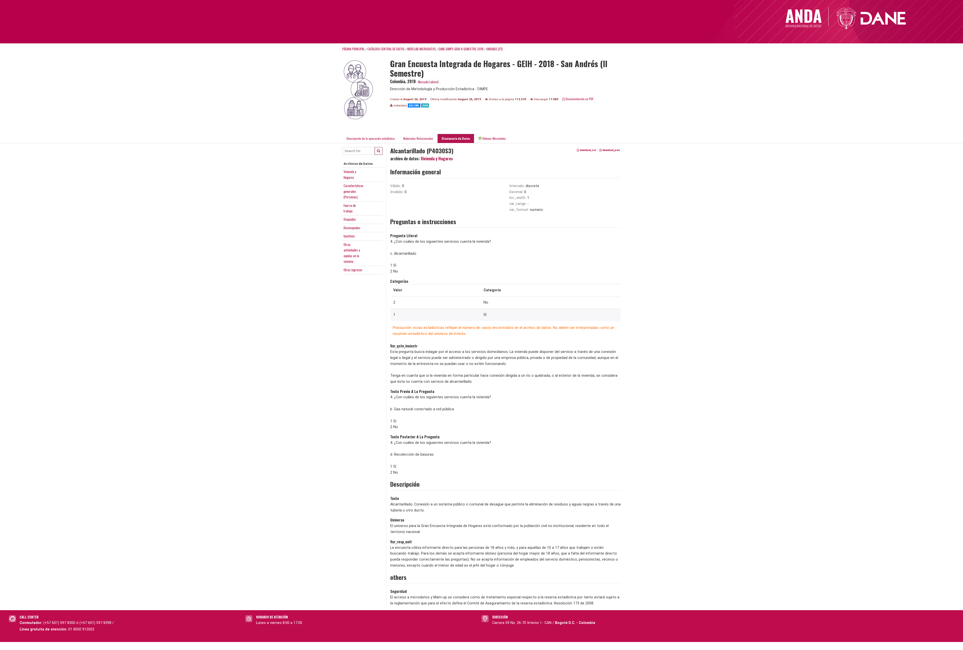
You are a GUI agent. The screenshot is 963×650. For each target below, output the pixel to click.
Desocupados (352, 227)
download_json (611, 150)
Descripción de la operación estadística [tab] (371, 138)
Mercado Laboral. (428, 82)
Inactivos (349, 235)
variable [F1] (494, 49)
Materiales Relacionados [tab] (418, 138)
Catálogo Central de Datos (386, 49)
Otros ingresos (353, 269)
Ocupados (350, 219)
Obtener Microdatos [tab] (494, 138)
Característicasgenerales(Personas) (353, 191)
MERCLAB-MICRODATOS (421, 49)
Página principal (353, 49)
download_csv (587, 150)
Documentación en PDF (579, 99)
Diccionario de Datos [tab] (456, 138)
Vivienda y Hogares (437, 159)
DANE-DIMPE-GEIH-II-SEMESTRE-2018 (461, 49)
